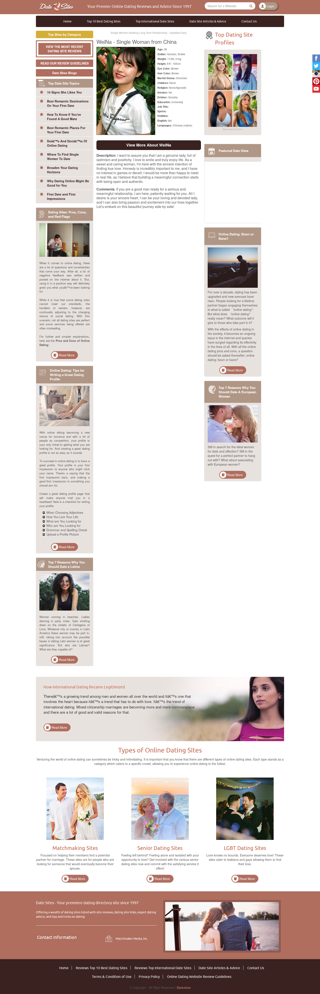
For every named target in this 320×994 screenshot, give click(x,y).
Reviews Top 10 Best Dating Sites (101, 968)
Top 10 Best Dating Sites (103, 21)
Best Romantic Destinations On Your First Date (68, 103)
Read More (66, 355)
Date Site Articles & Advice (207, 21)
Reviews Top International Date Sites (163, 968)
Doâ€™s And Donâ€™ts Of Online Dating (67, 143)
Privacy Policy (149, 977)
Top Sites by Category (64, 34)
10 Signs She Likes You (64, 92)
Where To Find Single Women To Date (63, 156)
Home (67, 21)
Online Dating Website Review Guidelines (199, 977)
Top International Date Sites (155, 21)
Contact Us (249, 21)
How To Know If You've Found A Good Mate (64, 116)
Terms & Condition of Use (111, 977)
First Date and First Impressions (61, 196)
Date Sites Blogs (64, 73)
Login (270, 6)
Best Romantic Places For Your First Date (66, 130)
